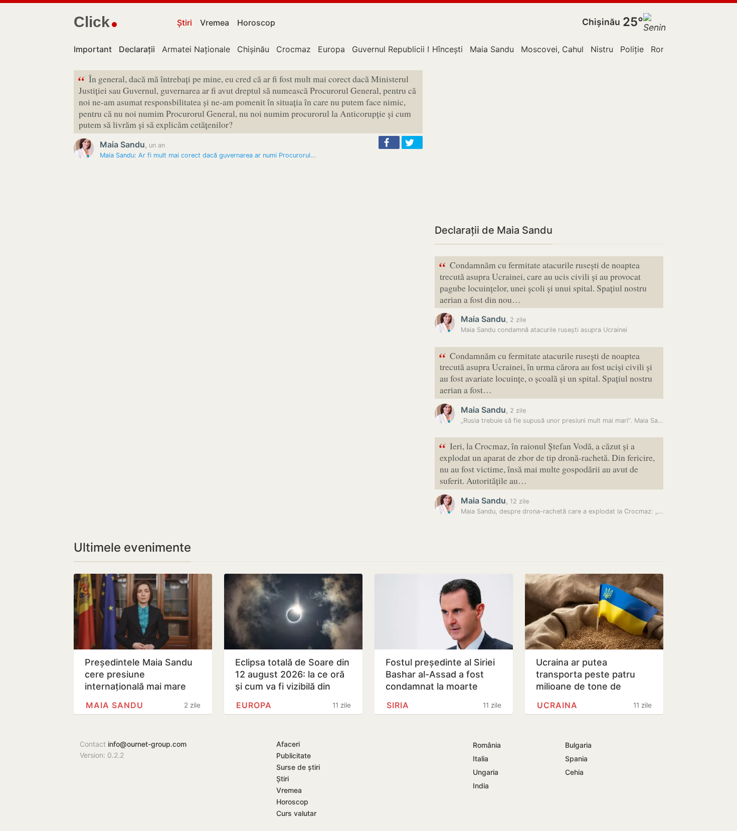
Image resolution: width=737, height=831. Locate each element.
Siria (398, 705)
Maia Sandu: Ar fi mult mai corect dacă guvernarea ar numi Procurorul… (208, 155)
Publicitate (293, 755)
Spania (576, 758)
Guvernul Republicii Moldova (406, 49)
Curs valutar (296, 813)
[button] (389, 142)
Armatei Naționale (196, 49)
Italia (480, 758)
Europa (331, 49)
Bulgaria (578, 745)
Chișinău (601, 22)
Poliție (632, 49)
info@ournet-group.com (147, 744)
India (481, 785)
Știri (184, 23)
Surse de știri (298, 767)
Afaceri (288, 744)
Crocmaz (293, 49)
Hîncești (447, 49)
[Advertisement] (549, 140)
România (487, 745)
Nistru (602, 49)
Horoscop (256, 23)
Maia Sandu (492, 49)
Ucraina (557, 705)
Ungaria (485, 772)
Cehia (574, 772)
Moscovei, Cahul (552, 49)
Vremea (214, 23)
